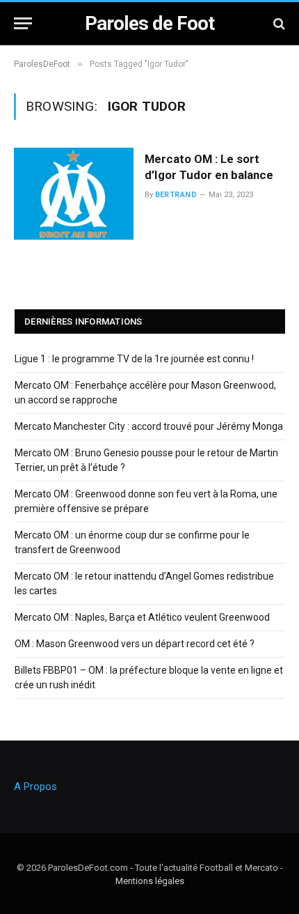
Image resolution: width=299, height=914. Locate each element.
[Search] (277, 23)
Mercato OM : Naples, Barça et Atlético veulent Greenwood (142, 617)
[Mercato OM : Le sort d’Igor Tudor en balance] (74, 193)
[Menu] (23, 23)
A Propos (35, 786)
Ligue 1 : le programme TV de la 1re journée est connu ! (134, 358)
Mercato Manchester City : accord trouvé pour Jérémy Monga (149, 426)
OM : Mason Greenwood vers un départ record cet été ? (134, 643)
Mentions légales (149, 881)
